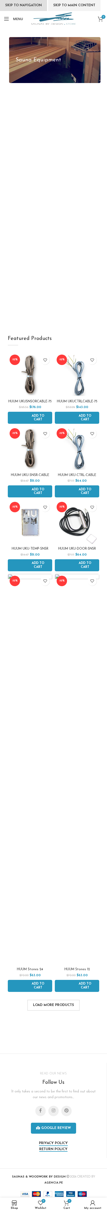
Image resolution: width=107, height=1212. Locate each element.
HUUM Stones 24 (30, 969)
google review (56, 1128)
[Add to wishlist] (45, 359)
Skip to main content (74, 5)
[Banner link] (55, 60)
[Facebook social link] (40, 1111)
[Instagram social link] (53, 1111)
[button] (30, 418)
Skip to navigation (23, 5)
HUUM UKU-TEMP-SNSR (30, 548)
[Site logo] (53, 19)
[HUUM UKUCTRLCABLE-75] (77, 375)
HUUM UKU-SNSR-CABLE (30, 475)
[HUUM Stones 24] (30, 770)
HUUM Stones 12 (77, 969)
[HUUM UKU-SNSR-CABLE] (30, 448)
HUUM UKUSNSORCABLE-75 (30, 401)
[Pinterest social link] (66, 1111)
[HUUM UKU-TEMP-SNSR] (30, 522)
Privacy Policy (53, 1143)
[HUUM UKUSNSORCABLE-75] (30, 375)
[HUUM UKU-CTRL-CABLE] (77, 448)
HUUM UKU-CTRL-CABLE (77, 475)
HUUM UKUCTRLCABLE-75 (77, 401)
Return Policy (53, 1149)
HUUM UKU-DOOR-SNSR (77, 548)
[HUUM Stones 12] (77, 770)
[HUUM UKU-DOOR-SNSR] (77, 522)
